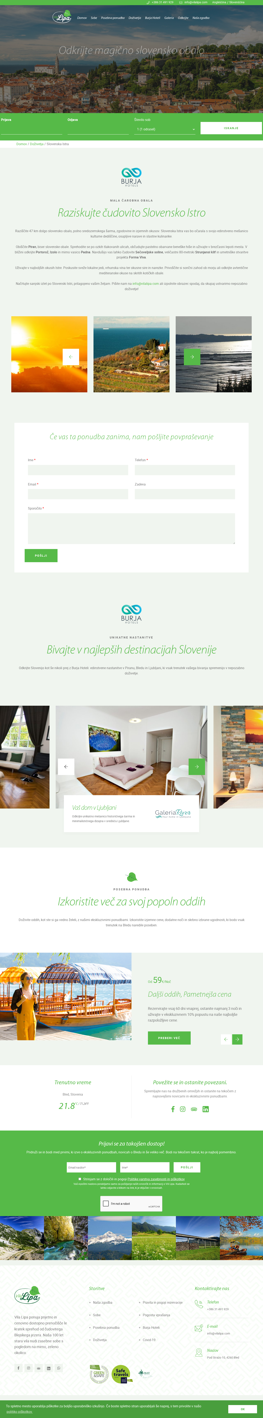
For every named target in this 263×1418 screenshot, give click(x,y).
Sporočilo (36, 508)
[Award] (99, 1374)
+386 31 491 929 (162, 2)
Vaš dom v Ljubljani (94, 808)
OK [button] (243, 1409)
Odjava (73, 119)
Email (33, 484)
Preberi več (169, 1038)
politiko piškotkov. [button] (20, 1411)
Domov (82, 18)
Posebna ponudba (113, 18)
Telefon (141, 460)
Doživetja (135, 18)
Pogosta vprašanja (156, 1315)
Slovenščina (237, 2)
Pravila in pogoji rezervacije (162, 1302)
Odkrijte (183, 18)
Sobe (94, 18)
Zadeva (140, 484)
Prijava (6, 119)
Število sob (142, 119)
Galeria (169, 18)
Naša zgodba (201, 18)
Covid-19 (149, 1340)
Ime (32, 460)
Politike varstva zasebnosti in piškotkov (156, 1179)
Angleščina (219, 2)
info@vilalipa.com (196, 2)
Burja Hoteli (152, 18)
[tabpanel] (131, 56)
